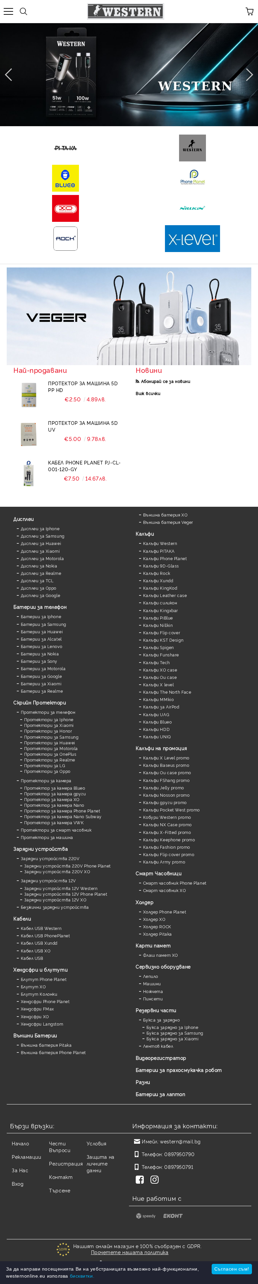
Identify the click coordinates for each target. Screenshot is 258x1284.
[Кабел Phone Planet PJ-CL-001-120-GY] (28, 474)
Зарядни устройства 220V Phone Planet (67, 866)
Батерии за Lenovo (41, 646)
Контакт (61, 1177)
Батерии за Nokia (40, 653)
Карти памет (153, 945)
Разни (143, 1082)
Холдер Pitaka (157, 934)
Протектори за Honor (48, 731)
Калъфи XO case (160, 670)
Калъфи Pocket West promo (171, 809)
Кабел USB (32, 958)
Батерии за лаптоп (160, 1094)
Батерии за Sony (39, 661)
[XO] (65, 208)
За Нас (20, 1170)
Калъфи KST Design (163, 640)
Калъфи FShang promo (166, 780)
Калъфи (145, 533)
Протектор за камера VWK (54, 822)
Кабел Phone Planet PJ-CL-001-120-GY (84, 465)
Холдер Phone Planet (164, 912)
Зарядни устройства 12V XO (55, 899)
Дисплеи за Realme (41, 573)
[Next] (246, 74)
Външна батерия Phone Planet (53, 1052)
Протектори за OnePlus (50, 754)
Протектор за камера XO (52, 799)
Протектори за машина (47, 837)
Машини (152, 983)
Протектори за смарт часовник (56, 830)
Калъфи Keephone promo (169, 839)
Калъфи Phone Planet (165, 558)
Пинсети (153, 998)
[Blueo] (65, 178)
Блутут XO (33, 986)
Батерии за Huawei (42, 631)
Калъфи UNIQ (157, 736)
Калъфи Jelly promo (163, 787)
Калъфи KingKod (160, 588)
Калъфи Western (160, 543)
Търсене (59, 1190)
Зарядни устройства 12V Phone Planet (65, 894)
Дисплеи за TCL (37, 580)
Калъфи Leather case (165, 595)
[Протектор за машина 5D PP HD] (28, 395)
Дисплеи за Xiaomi (40, 551)
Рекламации (26, 1156)
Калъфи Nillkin (158, 625)
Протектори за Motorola (51, 748)
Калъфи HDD (156, 729)
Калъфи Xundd (158, 580)
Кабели (22, 918)
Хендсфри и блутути (40, 969)
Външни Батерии (35, 1035)
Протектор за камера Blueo (54, 788)
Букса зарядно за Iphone (172, 1027)
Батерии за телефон (40, 606)
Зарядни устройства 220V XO (57, 871)
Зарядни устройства (40, 848)
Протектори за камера (46, 780)
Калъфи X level (158, 684)
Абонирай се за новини (165, 381)
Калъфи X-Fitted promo (167, 832)
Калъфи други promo (165, 802)
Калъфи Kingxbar (160, 610)
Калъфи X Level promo (166, 757)
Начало (20, 1143)
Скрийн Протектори (39, 702)
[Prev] (11, 74)
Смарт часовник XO (164, 890)
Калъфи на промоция (161, 748)
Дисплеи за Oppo (38, 588)
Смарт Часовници (158, 873)
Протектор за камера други (55, 793)
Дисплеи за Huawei (41, 543)
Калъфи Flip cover (161, 632)
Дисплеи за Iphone (40, 528)
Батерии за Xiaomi (41, 683)
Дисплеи (23, 518)
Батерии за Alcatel (41, 639)
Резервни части (156, 1010)
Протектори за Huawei (49, 742)
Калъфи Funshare (161, 654)
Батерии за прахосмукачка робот (179, 1070)
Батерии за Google (41, 676)
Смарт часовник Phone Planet (175, 883)
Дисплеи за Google (40, 595)
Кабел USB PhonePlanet (45, 935)
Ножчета (153, 991)
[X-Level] (192, 238)
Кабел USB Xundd (39, 943)
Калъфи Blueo (157, 722)
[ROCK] (65, 238)
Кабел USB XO (35, 950)
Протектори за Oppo (47, 771)
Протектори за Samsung (51, 737)
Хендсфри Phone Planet (45, 1001)
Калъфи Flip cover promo (168, 854)
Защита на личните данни (101, 1163)
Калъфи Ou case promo (167, 772)
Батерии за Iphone (41, 616)
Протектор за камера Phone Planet (62, 810)
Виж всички (148, 393)
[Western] (192, 148)
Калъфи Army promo (164, 862)
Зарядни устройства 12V (48, 880)
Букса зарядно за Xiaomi (172, 1038)
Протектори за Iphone (49, 719)
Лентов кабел (158, 1046)
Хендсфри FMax (37, 1008)
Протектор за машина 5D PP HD (83, 386)
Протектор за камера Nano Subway (63, 816)
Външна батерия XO (165, 514)
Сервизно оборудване (163, 966)
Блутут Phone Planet (44, 979)
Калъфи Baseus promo (166, 765)
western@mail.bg (180, 1141)
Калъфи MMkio (158, 699)
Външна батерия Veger (168, 522)
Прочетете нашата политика (130, 1252)
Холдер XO (154, 919)
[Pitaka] (65, 148)
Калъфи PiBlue (158, 618)
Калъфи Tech (156, 662)
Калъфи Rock (156, 573)
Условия (96, 1143)
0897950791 (178, 1167)
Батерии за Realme (42, 691)
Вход (18, 1183)
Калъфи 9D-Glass (161, 566)
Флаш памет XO (160, 955)
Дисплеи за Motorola (42, 558)
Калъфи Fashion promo (166, 847)
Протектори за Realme (49, 759)
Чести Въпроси (59, 1146)
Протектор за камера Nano (54, 805)
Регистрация (66, 1163)
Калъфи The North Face (167, 692)
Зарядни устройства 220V (50, 858)
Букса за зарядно (161, 1020)
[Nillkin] (192, 208)
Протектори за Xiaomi (49, 725)
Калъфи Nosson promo (166, 795)
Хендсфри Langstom (42, 1024)
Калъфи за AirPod (161, 706)
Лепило (150, 976)
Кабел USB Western (41, 928)
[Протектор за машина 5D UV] (28, 434)
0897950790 (179, 1154)
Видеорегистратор (161, 1057)
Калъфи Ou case (160, 677)
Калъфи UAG (156, 714)
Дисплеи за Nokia (39, 566)
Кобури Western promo (167, 817)
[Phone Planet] (192, 178)
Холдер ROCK (157, 926)
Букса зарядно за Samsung (174, 1033)
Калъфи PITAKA (159, 551)
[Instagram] (155, 1180)
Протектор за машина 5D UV (83, 426)
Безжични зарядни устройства (55, 907)
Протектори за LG (45, 765)
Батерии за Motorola (43, 668)
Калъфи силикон (160, 602)
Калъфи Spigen (158, 647)
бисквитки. (82, 1276)
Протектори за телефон (48, 712)
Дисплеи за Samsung (42, 536)
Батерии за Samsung (43, 624)
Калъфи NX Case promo (167, 824)
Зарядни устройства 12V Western (60, 888)
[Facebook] (141, 1180)
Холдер (145, 902)
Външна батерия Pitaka (46, 1045)
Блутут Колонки (39, 994)
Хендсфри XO (35, 1016)
